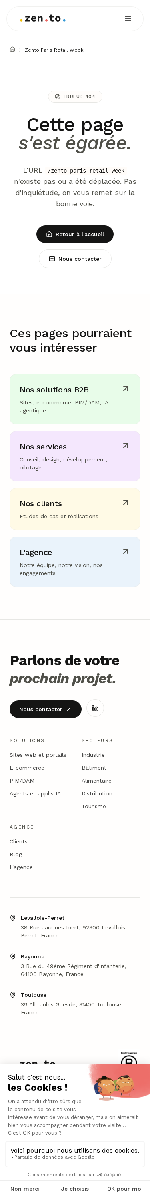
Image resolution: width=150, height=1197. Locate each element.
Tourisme (94, 806)
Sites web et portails (38, 755)
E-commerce (27, 767)
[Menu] (128, 19)
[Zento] (43, 19)
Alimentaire (97, 780)
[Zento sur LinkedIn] (95, 708)
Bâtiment (94, 767)
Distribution (97, 793)
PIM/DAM (22, 780)
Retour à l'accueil (80, 234)
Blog (16, 854)
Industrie (93, 755)
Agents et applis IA (35, 793)
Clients (19, 841)
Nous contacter (80, 258)
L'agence (21, 867)
